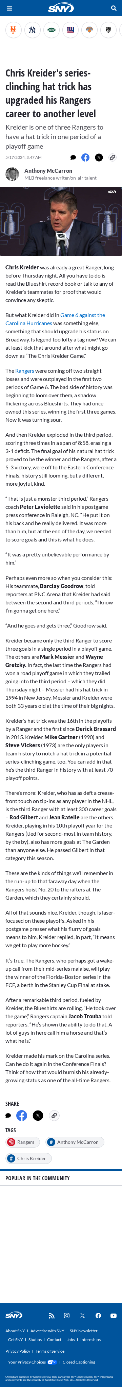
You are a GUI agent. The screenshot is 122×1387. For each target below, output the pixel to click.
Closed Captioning (79, 1362)
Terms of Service (50, 1351)
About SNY (15, 1330)
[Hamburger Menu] (9, 8)
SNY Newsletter (84, 1330)
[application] (61, 221)
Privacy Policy (17, 1351)
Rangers (25, 370)
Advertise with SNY (47, 1330)
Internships (90, 1339)
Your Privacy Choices (27, 1362)
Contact (54, 1339)
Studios (35, 1339)
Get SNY (15, 1339)
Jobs (71, 1339)
